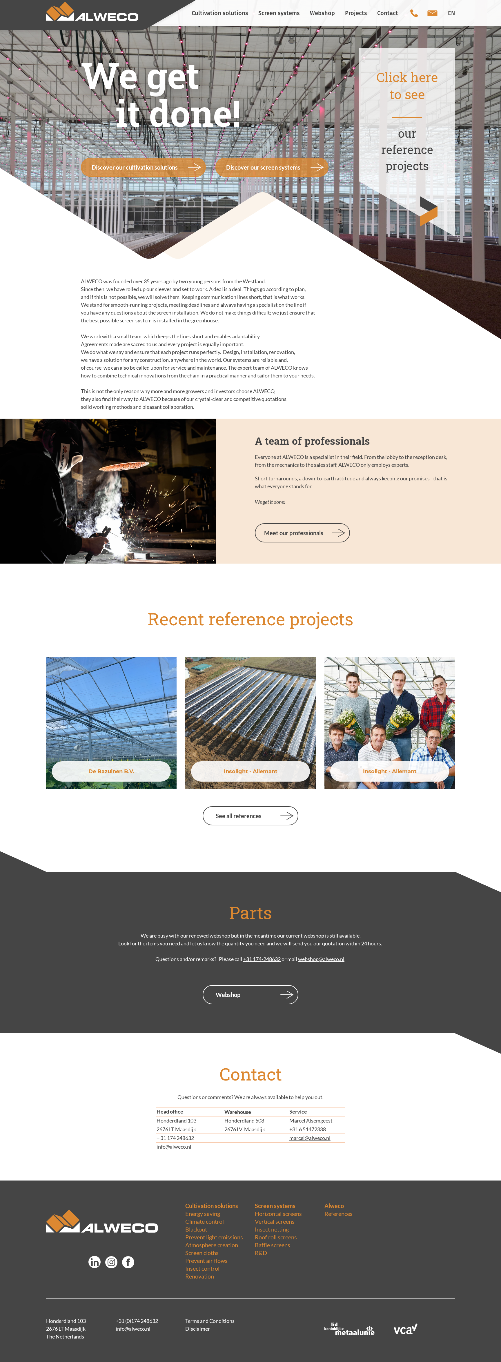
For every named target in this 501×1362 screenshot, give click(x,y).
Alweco (334, 1205)
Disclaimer (197, 1328)
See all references (239, 815)
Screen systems (275, 1205)
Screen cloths (202, 1252)
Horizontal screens (278, 1213)
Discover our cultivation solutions (135, 167)
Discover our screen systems (263, 167)
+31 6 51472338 (308, 1129)
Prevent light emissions (214, 1237)
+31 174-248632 (262, 959)
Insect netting (272, 1229)
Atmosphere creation (211, 1244)
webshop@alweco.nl (321, 959)
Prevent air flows (206, 1260)
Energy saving (202, 1213)
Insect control (202, 1268)
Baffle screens (272, 1244)
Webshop (228, 994)
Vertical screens (275, 1221)
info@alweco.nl (174, 1146)
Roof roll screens (276, 1237)
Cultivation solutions (211, 1205)
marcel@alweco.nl (310, 1138)
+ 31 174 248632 (175, 1138)
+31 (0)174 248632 (137, 1321)
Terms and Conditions (210, 1321)
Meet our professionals (293, 532)
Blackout (196, 1229)
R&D (261, 1252)
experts (399, 465)
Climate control (204, 1221)
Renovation (199, 1276)
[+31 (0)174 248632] (414, 13)
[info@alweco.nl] (432, 13)
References (338, 1213)
